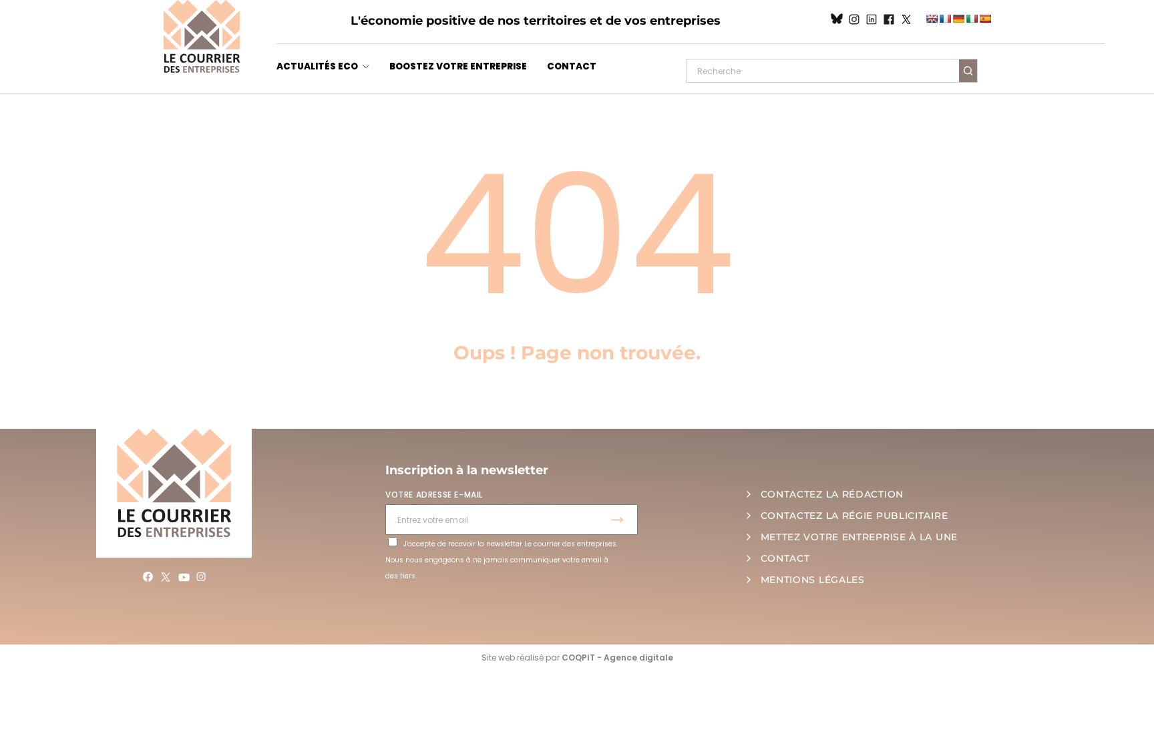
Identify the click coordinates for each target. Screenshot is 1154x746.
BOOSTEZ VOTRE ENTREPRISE (458, 66)
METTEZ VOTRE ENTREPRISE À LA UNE (859, 537)
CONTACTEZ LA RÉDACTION (832, 494)
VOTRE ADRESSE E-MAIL (434, 494)
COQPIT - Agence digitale (617, 657)
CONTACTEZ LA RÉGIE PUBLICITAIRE (854, 516)
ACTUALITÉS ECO (317, 66)
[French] (945, 18)
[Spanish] (985, 18)
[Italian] (972, 18)
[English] (932, 18)
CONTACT (571, 66)
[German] (958, 18)
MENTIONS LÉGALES (813, 580)
